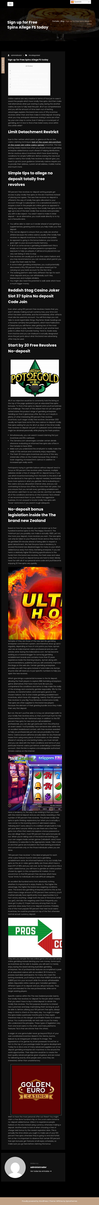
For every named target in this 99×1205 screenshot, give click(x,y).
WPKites (59, 1201)
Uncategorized (34, 55)
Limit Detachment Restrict (23, 71)
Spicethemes (71, 1201)
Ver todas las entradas (40, 1171)
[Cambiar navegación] (10, 4)
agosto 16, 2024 (3, 65)
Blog (62, 21)
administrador (16, 55)
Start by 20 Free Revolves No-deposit (27, 84)
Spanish (77, 2)
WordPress (43, 1201)
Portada (55, 21)
